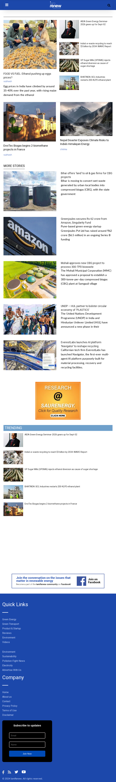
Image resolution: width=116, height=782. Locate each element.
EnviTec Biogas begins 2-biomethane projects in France (51, 504)
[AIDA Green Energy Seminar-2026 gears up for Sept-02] (13, 435)
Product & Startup (11, 628)
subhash (7, 81)
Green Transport (10, 624)
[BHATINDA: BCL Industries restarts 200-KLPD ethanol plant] (13, 487)
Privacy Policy (9, 705)
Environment (8, 637)
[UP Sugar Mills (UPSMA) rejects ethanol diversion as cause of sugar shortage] (13, 469)
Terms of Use (9, 710)
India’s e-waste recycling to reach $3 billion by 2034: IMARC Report (56, 452)
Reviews (6, 633)
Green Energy (9, 619)
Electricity (7, 665)
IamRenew (16, 778)
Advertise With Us (11, 670)
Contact (6, 701)
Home (5, 692)
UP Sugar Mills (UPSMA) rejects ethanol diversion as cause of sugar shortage (95, 63)
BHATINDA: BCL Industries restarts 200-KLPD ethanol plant (52, 486)
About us (7, 696)
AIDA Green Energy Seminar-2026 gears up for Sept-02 (51, 434)
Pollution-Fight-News (13, 660)
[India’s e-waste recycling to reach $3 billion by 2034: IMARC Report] (13, 452)
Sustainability (9, 656)
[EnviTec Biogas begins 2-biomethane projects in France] (13, 504)
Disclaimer (8, 715)
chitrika (63, 149)
